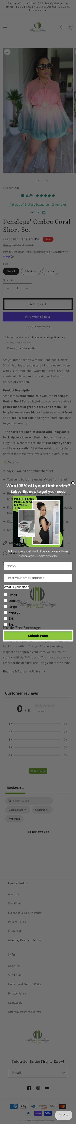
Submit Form (38, 635)
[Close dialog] (73, 483)
